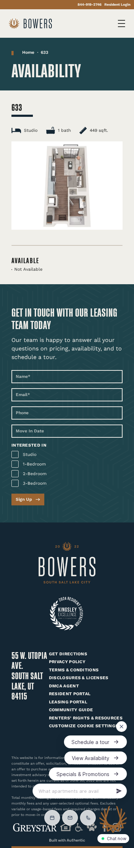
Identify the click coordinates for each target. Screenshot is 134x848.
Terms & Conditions (74, 669)
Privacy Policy (67, 661)
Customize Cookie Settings (84, 725)
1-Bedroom (34, 464)
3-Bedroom (34, 483)
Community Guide (71, 709)
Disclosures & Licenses (79, 677)
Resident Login (117, 4)
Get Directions (68, 653)
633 (44, 52)
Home (28, 52)
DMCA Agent (64, 685)
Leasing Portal (68, 701)
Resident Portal (70, 693)
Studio (29, 454)
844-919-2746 (89, 4)
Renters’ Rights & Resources (86, 718)
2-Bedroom (34, 473)
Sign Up (24, 499)
